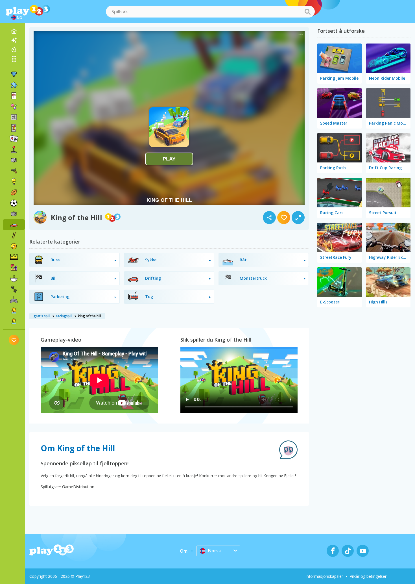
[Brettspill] (14, 160)
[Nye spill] (14, 40)
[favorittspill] (14, 339)
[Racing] (14, 224)
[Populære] (14, 49)
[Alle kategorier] (14, 59)
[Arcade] (14, 149)
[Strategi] (14, 256)
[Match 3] (14, 74)
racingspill (64, 316)
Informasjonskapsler (324, 576)
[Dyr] (14, 289)
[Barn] (14, 321)
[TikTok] (348, 551)
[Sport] (14, 192)
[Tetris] (14, 267)
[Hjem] (14, 31)
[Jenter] (14, 310)
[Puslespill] (14, 85)
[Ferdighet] (14, 235)
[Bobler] (14, 106)
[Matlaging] (14, 278)
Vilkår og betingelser (368, 576)
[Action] (14, 171)
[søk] (307, 12)
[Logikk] (14, 181)
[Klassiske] (14, 214)
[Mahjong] (14, 95)
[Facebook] (333, 551)
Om (183, 551)
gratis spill (42, 316)
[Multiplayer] (14, 299)
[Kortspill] (14, 128)
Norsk (214, 551)
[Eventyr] (14, 246)
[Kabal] (14, 138)
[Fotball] (14, 203)
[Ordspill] (14, 117)
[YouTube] (363, 551)
